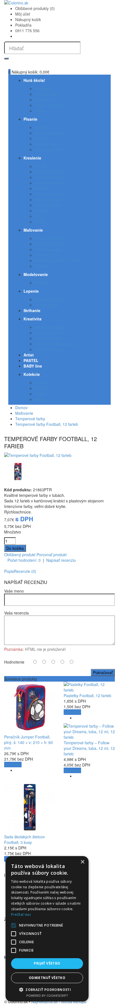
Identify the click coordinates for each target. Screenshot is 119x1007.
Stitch (39, 399)
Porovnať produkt (52, 554)
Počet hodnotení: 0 (24, 560)
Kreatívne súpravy (50, 327)
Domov (21, 407)
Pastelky (42, 188)
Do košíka (13, 764)
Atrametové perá (49, 133)
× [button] (82, 862)
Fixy (38, 216)
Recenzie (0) (25, 571)
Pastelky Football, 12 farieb (87, 695)
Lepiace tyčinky (48, 299)
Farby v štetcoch (49, 238)
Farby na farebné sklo (54, 343)
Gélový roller (46, 144)
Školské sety (45, 99)
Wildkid (41, 393)
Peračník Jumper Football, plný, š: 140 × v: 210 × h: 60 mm (28, 742)
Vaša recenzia (16, 613)
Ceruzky (42, 127)
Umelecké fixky (48, 349)
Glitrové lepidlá (48, 338)
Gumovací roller (49, 149)
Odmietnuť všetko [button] (47, 977)
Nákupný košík (28, 19)
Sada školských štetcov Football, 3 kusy (24, 839)
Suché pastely (47, 205)
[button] (47, 989)
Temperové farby (49, 244)
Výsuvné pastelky (50, 183)
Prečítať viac (21, 914)
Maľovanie (24, 413)
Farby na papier (49, 249)
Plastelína (43, 282)
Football (42, 388)
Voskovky (43, 210)
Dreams (41, 382)
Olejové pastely (48, 199)
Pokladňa (23, 25)
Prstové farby (46, 255)
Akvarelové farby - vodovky (58, 260)
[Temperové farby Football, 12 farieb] (37, 455)
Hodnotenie (14, 662)
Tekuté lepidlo (47, 305)
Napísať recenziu (61, 560)
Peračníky (43, 88)
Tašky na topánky (50, 105)
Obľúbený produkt (19, 554)
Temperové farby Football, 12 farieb (46, 424)
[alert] (47, 928)
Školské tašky (46, 94)
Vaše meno (14, 591)
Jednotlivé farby (48, 177)
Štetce (40, 266)
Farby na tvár (46, 332)
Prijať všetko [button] (47, 963)
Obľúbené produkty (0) (35, 8)
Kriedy (40, 221)
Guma (40, 138)
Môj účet (22, 14)
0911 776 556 (27, 30)
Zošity (40, 110)
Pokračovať (103, 672)
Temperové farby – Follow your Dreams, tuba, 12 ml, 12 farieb (89, 748)
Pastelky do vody (49, 194)
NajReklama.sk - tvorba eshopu (58, 1001)
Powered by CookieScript (47, 995)
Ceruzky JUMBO (49, 171)
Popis (9, 571)
